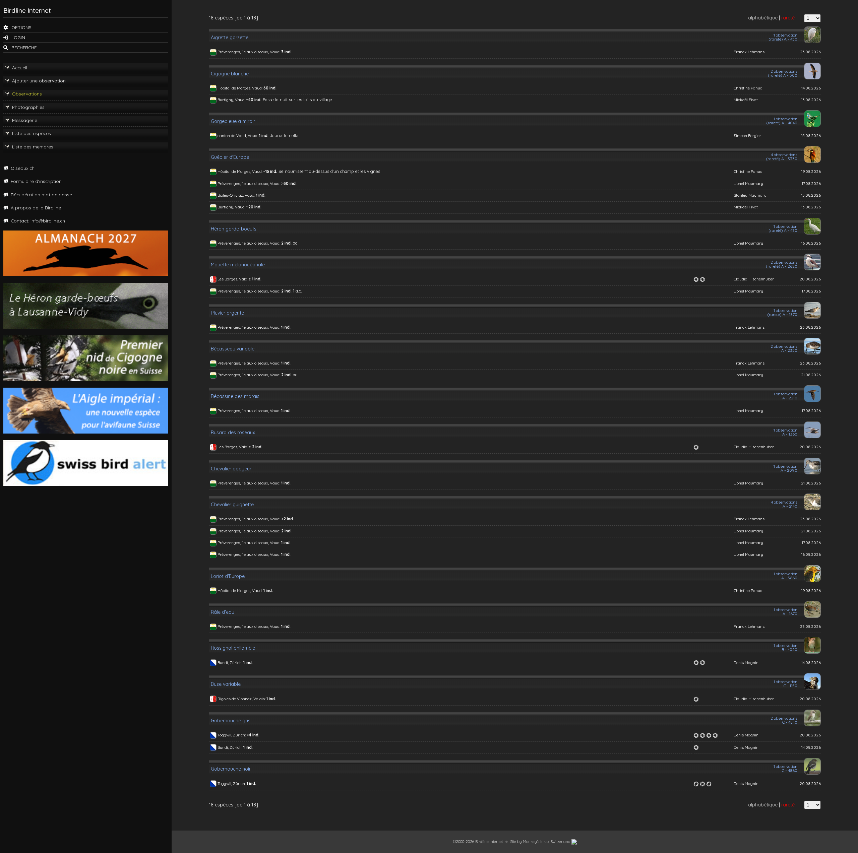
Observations (27, 93)
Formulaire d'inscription (36, 181)
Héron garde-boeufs (233, 229)
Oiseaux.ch (23, 168)
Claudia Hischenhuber (754, 278)
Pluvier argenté (227, 313)
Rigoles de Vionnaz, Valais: (242, 698)
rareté (788, 18)
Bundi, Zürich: (230, 662)
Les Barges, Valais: (235, 278)
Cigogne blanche (230, 74)
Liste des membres (32, 146)
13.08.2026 (811, 99)
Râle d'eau (222, 612)
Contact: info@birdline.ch (38, 220)
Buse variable (226, 684)
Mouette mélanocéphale (238, 265)
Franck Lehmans (749, 51)
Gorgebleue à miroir (233, 121)
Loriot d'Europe (228, 576)
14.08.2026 (811, 87)
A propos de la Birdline (36, 207)
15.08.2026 (811, 135)
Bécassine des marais (235, 396)
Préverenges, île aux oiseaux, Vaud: (249, 51)
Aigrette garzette (229, 38)
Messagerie (24, 120)
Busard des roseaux (233, 433)
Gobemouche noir (231, 769)
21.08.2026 (811, 374)
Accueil (19, 67)
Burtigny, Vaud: (232, 99)
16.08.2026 (811, 243)
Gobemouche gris (230, 721)
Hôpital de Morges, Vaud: (240, 87)
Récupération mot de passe (41, 194)
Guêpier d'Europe (230, 157)
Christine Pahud (748, 87)
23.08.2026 (810, 51)
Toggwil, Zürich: (232, 734)
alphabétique (763, 18)
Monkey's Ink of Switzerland (547, 841)
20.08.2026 (810, 278)
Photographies (28, 107)
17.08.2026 (811, 183)
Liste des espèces (31, 133)
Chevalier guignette (232, 505)
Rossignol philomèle (233, 648)
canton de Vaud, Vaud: (238, 135)
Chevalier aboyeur (231, 469)
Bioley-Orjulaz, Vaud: (237, 195)
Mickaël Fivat (746, 99)
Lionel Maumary (748, 183)
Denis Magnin (746, 662)
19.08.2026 (811, 171)
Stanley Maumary (750, 195)
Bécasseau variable (232, 349)
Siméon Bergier (747, 135)
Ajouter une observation (39, 80)
